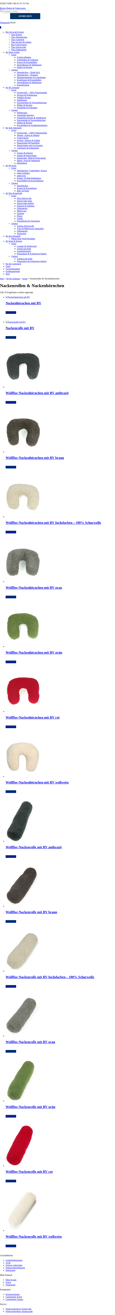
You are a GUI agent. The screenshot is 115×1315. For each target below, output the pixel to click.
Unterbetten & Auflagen (27, 60)
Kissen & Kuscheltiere (27, 188)
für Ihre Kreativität (14, 193)
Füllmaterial (22, 208)
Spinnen (20, 213)
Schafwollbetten (24, 57)
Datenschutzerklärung (15, 1268)
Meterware (21, 211)
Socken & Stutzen (25, 153)
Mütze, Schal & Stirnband (28, 160)
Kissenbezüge (23, 85)
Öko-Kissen (16, 34)
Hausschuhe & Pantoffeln (28, 143)
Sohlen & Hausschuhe (27, 155)
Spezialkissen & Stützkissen (29, 65)
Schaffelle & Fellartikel (27, 107)
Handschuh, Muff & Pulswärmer (31, 158)
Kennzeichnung (13, 1294)
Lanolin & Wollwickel (27, 246)
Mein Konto (11, 1280)
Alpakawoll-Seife (24, 259)
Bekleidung (22, 163)
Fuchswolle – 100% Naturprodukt (32, 92)
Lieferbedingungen (14, 1260)
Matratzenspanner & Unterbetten (31, 77)
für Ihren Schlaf (12, 52)
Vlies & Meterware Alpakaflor (30, 228)
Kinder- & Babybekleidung (29, 178)
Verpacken (21, 233)
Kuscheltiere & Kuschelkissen (30, 181)
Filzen (19, 216)
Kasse (8, 1282)
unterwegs (21, 175)
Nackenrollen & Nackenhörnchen (32, 102)
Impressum (10, 1270)
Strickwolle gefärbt (25, 203)
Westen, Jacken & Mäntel (28, 135)
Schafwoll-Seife (24, 249)
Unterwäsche (22, 138)
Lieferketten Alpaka (14, 1299)
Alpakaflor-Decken (25, 115)
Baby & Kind (23, 191)
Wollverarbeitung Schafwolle (18, 1309)
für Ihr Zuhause (12, 87)
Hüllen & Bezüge (24, 67)
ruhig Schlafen (23, 173)
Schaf (13, 55)
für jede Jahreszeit (13, 128)
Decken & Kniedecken (27, 95)
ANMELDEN (25, 16)
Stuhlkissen (22, 100)
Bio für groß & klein (15, 32)
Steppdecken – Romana (27, 75)
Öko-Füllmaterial (18, 50)
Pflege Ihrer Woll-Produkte (23, 238)
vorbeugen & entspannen (28, 148)
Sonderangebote (13, 271)
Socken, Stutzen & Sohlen (28, 140)
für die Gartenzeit (13, 264)
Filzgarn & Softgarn (25, 206)
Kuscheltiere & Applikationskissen (32, 125)
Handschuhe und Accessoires (30, 145)
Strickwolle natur (24, 201)
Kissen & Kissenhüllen (27, 62)
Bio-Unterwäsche (19, 45)
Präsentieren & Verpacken (28, 221)
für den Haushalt (13, 236)
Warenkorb (5, 22)
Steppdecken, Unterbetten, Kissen (32, 170)
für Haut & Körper (14, 241)
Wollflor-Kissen (24, 97)
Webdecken (22, 113)
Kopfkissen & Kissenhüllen (29, 80)
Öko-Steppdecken (19, 37)
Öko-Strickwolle (18, 47)
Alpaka (14, 70)
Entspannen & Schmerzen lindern (32, 254)
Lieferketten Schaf (14, 1297)
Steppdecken (22, 186)
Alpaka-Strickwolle (25, 226)
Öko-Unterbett (17, 39)
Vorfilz (20, 218)
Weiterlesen (11, 312)
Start (8, 274)
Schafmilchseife (24, 251)
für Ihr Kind (11, 165)
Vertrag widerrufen (14, 1265)
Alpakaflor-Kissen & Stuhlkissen (31, 118)
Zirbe (8, 266)
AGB (8, 1263)
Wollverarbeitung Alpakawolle (19, 1311)
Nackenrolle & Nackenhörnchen (31, 120)
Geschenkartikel (13, 269)
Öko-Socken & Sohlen (21, 42)
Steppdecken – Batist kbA (28, 72)
